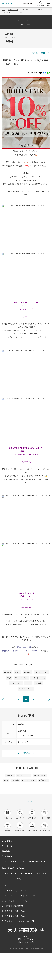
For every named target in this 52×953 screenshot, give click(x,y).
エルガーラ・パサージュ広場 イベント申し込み (25, 873)
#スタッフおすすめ (41, 672)
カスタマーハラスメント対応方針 (19, 921)
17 (41, 699)
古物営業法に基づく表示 (15, 916)
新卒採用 (8, 856)
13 (11, 699)
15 (26, 699)
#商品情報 (38, 683)
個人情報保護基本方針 (14, 906)
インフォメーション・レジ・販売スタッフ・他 (25, 861)
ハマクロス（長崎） (13, 878)
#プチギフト (43, 780)
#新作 (9, 678)
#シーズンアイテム (21, 678)
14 (19, 699)
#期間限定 (7, 672)
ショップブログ (13, 10)
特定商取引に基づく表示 (15, 911)
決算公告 (8, 846)
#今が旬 (17, 672)
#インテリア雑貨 (40, 775)
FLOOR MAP (25, 735)
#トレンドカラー (16, 683)
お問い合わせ (10, 885)
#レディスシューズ (25, 688)
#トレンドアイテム (38, 678)
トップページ (26, 801)
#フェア (28, 683)
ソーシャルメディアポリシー (17, 900)
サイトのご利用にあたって (16, 890)
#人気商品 (27, 672)
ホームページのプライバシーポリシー (21, 895)
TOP (3, 10)
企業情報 (8, 841)
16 (33, 699)
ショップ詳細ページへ (26, 753)
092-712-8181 (25, 942)
